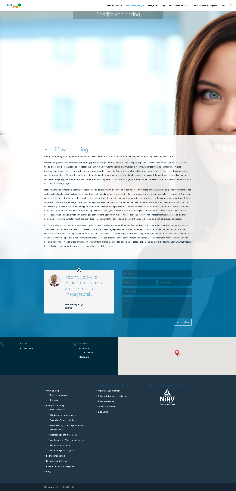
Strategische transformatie (63, 415)
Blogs (224, 6)
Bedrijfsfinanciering (156, 6)
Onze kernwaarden (59, 395)
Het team (54, 400)
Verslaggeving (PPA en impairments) (67, 440)
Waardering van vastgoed (62, 450)
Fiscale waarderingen (60, 445)
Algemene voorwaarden (109, 390)
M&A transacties (57, 409)
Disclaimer (103, 411)
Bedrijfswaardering (134, 6)
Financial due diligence (178, 6)
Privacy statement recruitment (112, 396)
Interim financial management (205, 6)
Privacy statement (106, 401)
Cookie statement (106, 406)
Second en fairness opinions (63, 420)
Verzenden (183, 322)
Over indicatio (113, 6)
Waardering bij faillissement (63, 434)
